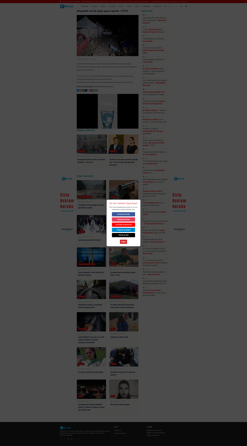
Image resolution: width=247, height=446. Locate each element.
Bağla (123, 242)
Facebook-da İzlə (123, 214)
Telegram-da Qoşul (123, 230)
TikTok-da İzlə (123, 235)
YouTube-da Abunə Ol (123, 224)
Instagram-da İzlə (123, 219)
